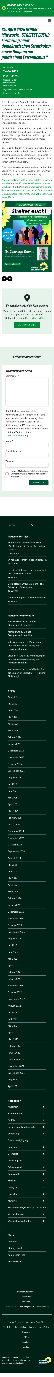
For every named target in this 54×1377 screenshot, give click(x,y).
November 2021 (16, 1066)
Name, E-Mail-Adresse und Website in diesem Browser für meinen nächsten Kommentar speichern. (29, 474)
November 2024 (16, 837)
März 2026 (13, 730)
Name (9, 441)
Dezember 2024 (16, 831)
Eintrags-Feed (15, 1248)
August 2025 (14, 777)
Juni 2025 (13, 790)
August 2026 (14, 696)
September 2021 (16, 1072)
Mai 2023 (12, 958)
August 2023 (14, 938)
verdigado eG (17, 1363)
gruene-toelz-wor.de (20, 5)
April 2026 (13, 723)
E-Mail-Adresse (14, 451)
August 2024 (14, 858)
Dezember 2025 (16, 750)
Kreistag (12, 1180)
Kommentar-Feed (16, 1254)
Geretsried (13, 1153)
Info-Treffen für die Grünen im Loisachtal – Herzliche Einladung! (26, 673)
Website (10, 461)
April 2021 (13, 1086)
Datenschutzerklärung (17, 435)
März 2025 (13, 811)
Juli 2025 (12, 784)
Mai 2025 (12, 797)
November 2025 (16, 757)
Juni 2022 (13, 1019)
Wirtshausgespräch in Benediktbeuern (27, 559)
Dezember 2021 (16, 1059)
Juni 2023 (13, 952)
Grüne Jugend (15, 1160)
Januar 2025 (14, 824)
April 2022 (13, 1032)
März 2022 (13, 1039)
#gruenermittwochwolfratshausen (19, 179)
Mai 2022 (12, 1025)
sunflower (22, 1360)
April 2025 (13, 804)
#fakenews (37, 183)
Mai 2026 (12, 717)
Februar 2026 (14, 737)
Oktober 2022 (15, 992)
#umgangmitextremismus (33, 186)
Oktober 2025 (15, 764)
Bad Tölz (12, 1120)
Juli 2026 (12, 703)
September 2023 (16, 931)
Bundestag (13, 1133)
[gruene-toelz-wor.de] (4, 7)
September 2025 (16, 770)
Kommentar (12, 375)
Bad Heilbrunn (15, 1113)
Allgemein (13, 1106)
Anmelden (13, 1241)
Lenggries (13, 1187)
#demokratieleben (37, 193)
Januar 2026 (14, 743)
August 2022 (14, 1005)
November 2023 (16, 918)
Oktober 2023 (15, 925)
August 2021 (14, 1079)
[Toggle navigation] (49, 20)
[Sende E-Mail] (9, 278)
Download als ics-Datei (12, 93)
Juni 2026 (13, 710)
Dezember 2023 (16, 911)
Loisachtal (13, 1194)
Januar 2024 (14, 905)
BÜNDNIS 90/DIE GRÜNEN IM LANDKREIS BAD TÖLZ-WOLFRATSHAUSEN (29, 10)
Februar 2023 (14, 972)
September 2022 (16, 999)
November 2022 (16, 985)
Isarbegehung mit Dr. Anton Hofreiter (26, 597)
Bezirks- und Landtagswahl (21, 1126)
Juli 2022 (12, 1012)
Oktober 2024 (15, 844)
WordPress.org (15, 1261)
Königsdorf (13, 1173)
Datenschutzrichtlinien (36, 317)
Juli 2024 (12, 864)
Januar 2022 (14, 1052)
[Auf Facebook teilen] (4, 278)
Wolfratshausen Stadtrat (20, 1220)
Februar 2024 (14, 898)
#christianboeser (28, 190)
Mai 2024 (12, 878)
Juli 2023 (12, 945)
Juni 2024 (13, 871)
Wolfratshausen (16, 1214)
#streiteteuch (42, 179)
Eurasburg (13, 1147)
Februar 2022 (14, 1045)
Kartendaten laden (27, 325)
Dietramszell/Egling (18, 1140)
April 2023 (13, 965)
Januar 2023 (14, 978)
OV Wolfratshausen (24, 89)
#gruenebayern (20, 193)
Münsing (12, 1200)
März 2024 (13, 891)
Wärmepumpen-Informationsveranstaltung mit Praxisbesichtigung (26, 645)
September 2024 (16, 851)
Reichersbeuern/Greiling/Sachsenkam (27, 1207)
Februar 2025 (14, 817)
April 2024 (13, 884)
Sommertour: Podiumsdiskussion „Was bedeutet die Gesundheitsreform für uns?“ (27, 546)
